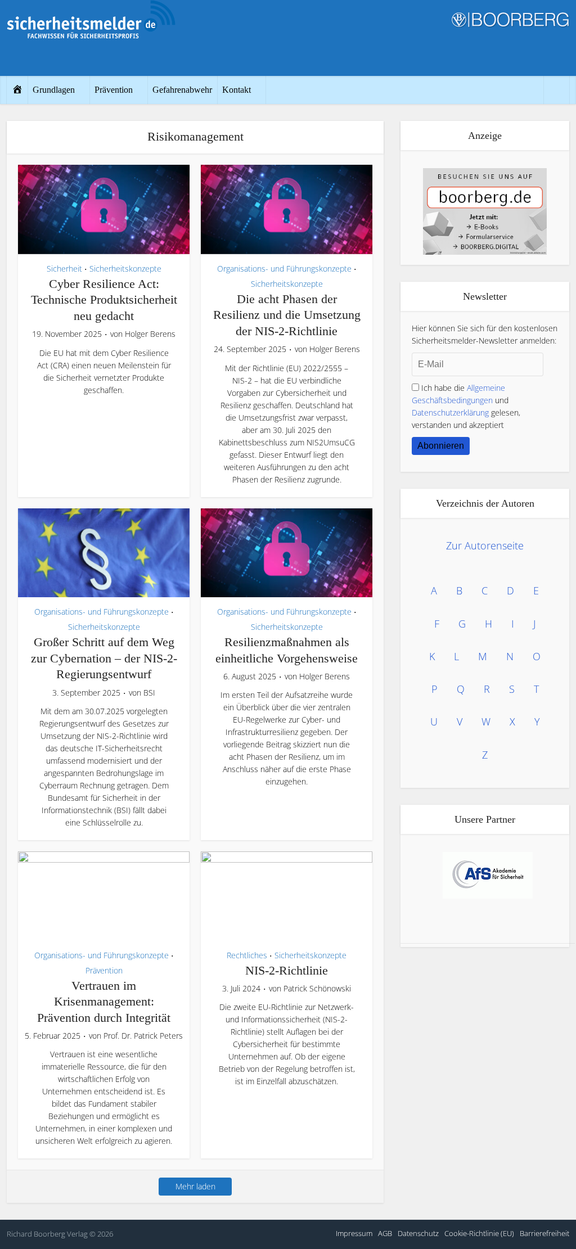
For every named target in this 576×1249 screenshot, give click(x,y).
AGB (385, 1233)
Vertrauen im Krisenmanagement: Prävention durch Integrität (103, 1002)
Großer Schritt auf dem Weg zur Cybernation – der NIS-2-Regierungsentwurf (104, 658)
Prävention (113, 89)
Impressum (354, 1233)
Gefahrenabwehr (182, 89)
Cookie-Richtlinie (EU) (479, 1233)
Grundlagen (54, 89)
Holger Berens (150, 334)
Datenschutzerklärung (450, 412)
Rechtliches (247, 955)
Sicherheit (64, 268)
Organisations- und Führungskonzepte (284, 268)
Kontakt (236, 89)
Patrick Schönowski (317, 989)
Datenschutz (418, 1233)
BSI (149, 693)
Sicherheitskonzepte (125, 268)
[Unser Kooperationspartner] (487, 875)
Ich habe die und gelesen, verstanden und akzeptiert (466, 406)
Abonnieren (440, 445)
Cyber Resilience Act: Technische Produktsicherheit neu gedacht (104, 300)
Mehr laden (195, 1186)
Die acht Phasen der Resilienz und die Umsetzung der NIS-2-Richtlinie (287, 315)
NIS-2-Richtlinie (286, 970)
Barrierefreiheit (544, 1233)
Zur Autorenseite (485, 545)
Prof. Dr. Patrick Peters (143, 1036)
